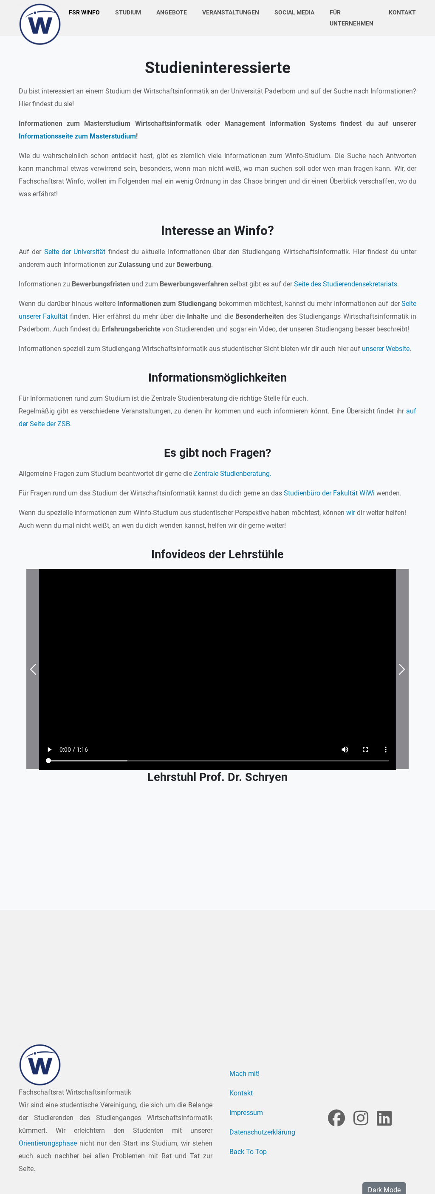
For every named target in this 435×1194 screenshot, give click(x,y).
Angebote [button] (171, 12)
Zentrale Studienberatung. (232, 474)
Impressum (246, 1113)
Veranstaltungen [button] (230, 12)
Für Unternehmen (351, 18)
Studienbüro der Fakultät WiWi (329, 493)
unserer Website (386, 349)
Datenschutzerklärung (262, 1132)
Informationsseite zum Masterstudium (77, 136)
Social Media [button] (294, 12)
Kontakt (402, 12)
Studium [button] (128, 12)
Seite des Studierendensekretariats (345, 284)
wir (350, 513)
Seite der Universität (76, 252)
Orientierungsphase (48, 1143)
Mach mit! (244, 1074)
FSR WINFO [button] (84, 12)
